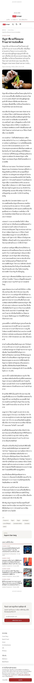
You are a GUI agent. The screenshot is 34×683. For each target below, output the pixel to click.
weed (4, 526)
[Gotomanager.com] (17, 16)
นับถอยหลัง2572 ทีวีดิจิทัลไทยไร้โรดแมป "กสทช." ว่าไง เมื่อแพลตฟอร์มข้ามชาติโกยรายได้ (11, 549)
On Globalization (6, 645)
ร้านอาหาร (5, 520)
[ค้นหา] (13, 24)
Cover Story (11, 30)
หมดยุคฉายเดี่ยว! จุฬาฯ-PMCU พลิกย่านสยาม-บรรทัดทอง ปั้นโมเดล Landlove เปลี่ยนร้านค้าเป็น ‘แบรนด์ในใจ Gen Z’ (12, 562)
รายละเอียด (5, 680)
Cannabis (27, 523)
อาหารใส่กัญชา (7, 523)
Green (3, 642)
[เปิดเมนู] (20, 24)
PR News (4, 651)
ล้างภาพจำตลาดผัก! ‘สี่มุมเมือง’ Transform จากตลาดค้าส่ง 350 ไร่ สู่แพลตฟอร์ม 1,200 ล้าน (12, 572)
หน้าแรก (4, 30)
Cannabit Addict (17, 523)
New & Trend (5, 639)
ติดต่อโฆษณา (5, 661)
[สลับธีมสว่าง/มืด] (16, 24)
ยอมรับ (20, 680)
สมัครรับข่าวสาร (17, 620)
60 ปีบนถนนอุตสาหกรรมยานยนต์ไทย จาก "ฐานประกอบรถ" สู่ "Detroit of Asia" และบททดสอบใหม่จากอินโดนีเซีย (12, 583)
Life (3, 648)
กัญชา (12, 520)
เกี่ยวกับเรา (4, 659)
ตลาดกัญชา (25, 520)
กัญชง (18, 520)
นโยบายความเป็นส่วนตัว (24, 674)
